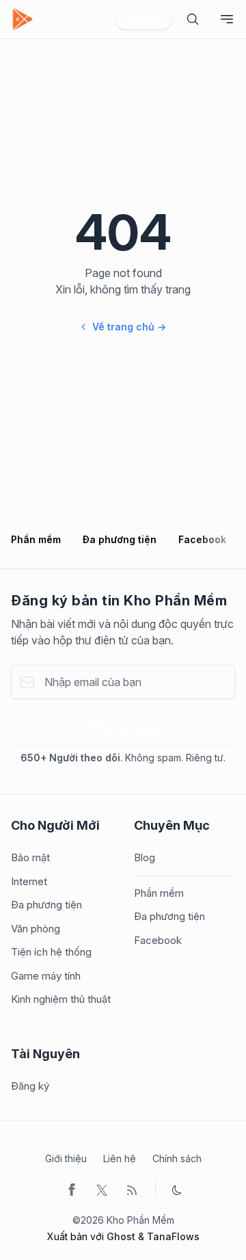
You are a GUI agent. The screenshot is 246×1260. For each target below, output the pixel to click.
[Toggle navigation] (227, 19)
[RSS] (132, 1189)
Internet (29, 881)
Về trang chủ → (129, 326)
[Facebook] (71, 1189)
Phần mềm (36, 539)
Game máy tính (46, 975)
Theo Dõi (143, 19)
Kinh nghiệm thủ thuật (61, 999)
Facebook (202, 539)
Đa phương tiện (119, 539)
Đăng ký (30, 1085)
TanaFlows (173, 1236)
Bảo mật (30, 857)
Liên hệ (119, 1158)
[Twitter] (102, 1189)
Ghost (121, 1236)
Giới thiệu (66, 1158)
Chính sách (177, 1158)
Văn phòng (35, 928)
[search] (192, 19)
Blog (144, 857)
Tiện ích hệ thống (51, 951)
